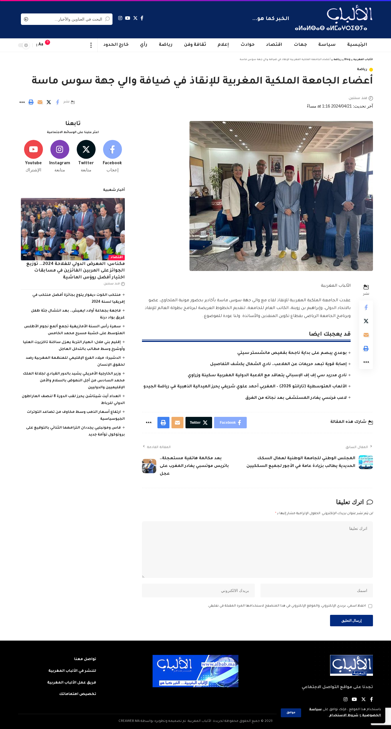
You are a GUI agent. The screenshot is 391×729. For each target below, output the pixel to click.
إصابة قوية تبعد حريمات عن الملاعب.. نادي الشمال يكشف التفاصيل (278, 364)
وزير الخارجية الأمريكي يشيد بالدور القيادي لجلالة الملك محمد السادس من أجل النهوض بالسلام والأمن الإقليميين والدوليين (74, 381)
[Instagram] (120, 18)
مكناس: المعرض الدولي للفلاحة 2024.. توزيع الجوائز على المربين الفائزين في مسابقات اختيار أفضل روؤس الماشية (75, 271)
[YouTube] (128, 18)
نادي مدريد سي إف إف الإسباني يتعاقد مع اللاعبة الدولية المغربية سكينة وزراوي (267, 375)
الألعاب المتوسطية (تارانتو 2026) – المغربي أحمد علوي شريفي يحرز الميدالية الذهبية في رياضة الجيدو (245, 387)
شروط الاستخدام (343, 716)
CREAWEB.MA (129, 721)
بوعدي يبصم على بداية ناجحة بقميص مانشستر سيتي (292, 353)
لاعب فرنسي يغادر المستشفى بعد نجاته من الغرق (296, 398)
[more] (91, 45)
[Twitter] (135, 18)
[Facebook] (142, 18)
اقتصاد (116, 257)
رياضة (362, 70)
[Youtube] (33, 156)
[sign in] (59, 45)
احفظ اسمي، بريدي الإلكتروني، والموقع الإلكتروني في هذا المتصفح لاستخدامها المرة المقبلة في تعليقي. (287, 606)
